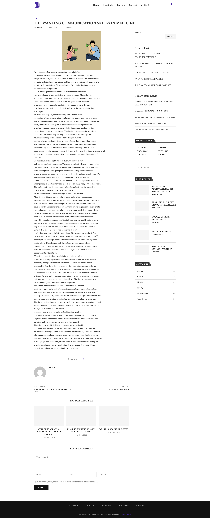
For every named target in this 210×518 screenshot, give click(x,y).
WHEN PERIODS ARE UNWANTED (113, 429)
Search (138, 32)
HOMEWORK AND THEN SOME (156, 111)
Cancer (156, 271)
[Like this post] (85, 359)
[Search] (175, 5)
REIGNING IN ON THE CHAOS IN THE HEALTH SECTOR (164, 205)
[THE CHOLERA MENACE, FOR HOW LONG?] (142, 250)
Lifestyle (156, 288)
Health (156, 282)
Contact (132, 5)
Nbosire (39, 27)
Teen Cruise (156, 299)
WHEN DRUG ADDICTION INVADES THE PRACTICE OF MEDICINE (48, 431)
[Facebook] (156, 5)
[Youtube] (167, 5)
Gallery (156, 277)
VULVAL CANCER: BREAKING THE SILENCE (153, 73)
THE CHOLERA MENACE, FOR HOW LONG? (153, 85)
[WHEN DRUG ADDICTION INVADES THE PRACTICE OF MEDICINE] (49, 416)
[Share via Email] (94, 359)
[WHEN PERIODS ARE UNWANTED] (114, 416)
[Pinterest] (164, 5)
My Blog (144, 5)
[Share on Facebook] (87, 359)
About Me (108, 5)
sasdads (138, 111)
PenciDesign (126, 514)
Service (121, 5)
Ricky (137, 123)
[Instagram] (161, 5)
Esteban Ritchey (141, 101)
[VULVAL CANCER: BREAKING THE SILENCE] (142, 220)
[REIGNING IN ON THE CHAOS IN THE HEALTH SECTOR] (81, 416)
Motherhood (156, 293)
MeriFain (138, 130)
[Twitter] (159, 5)
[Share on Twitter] (90, 359)
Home (96, 5)
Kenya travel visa (141, 117)
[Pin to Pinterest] (92, 359)
